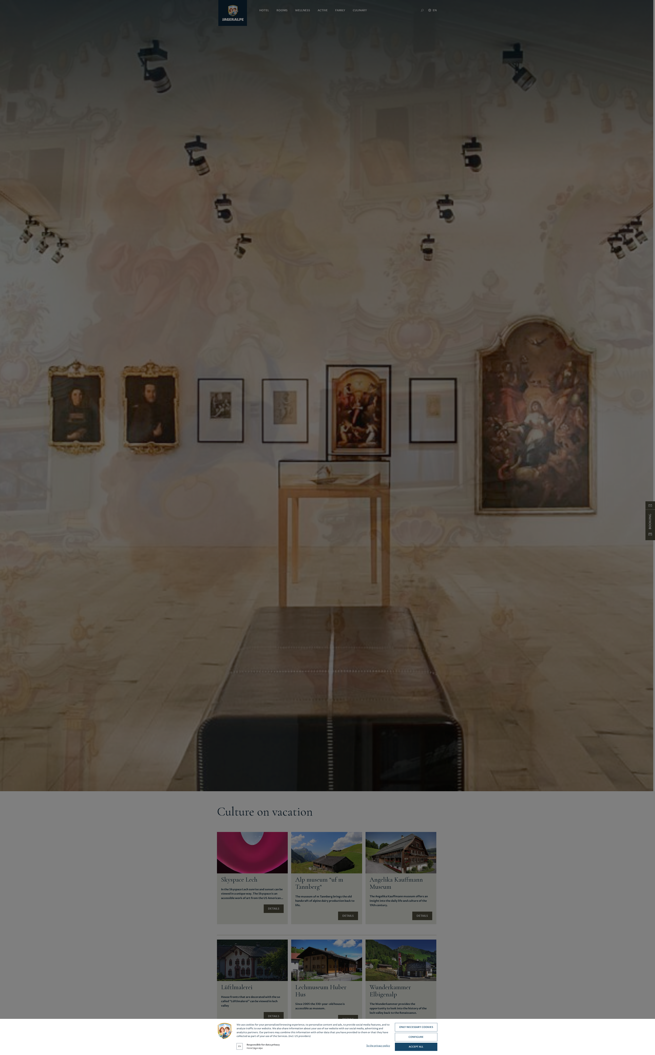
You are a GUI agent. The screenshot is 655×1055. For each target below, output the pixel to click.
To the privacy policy (378, 1045)
